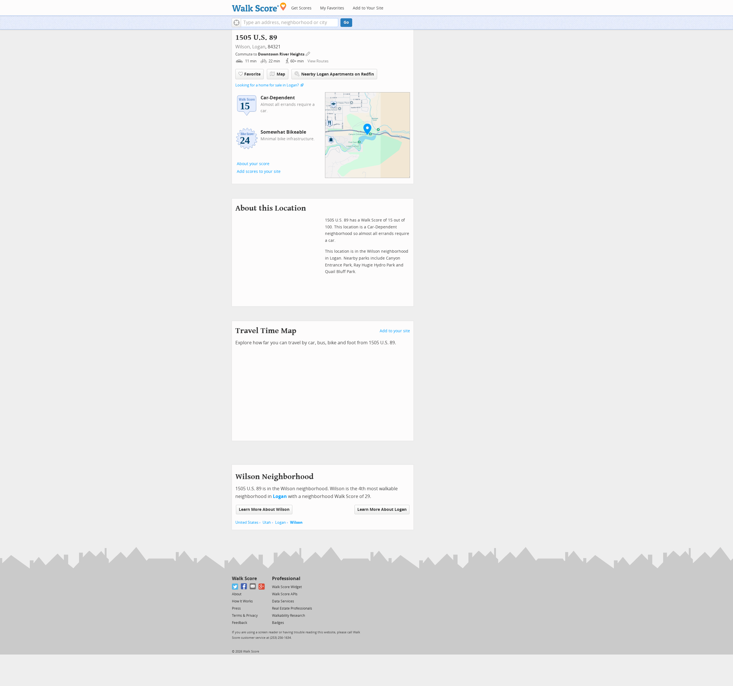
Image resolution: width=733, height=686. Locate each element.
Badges (278, 623)
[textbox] (289, 22)
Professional (286, 578)
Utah (267, 522)
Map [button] (281, 74)
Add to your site (395, 331)
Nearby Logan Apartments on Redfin (337, 74)
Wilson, (243, 47)
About (236, 594)
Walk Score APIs (284, 594)
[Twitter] (235, 586)
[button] (236, 22)
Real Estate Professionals (292, 608)
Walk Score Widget (287, 587)
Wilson (296, 522)
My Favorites (332, 8)
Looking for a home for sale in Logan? (267, 85)
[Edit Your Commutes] (308, 53)
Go (346, 22)
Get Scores (301, 8)
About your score (253, 163)
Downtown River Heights (281, 54)
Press (236, 608)
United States (246, 522)
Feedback (239, 623)
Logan (258, 47)
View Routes (318, 61)
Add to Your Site (368, 8)
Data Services (283, 601)
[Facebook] (244, 586)
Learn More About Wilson (264, 509)
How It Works (242, 601)
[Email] (253, 586)
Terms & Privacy (245, 616)
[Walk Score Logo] (259, 7)
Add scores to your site (259, 171)
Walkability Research (288, 616)
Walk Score (244, 578)
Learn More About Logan (382, 509)
